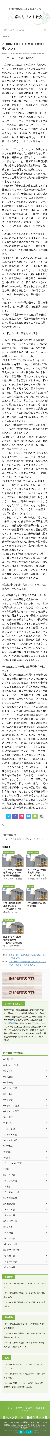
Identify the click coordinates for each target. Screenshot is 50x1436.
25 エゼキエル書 (11, 1192)
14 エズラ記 (9, 1128)
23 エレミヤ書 (10, 1180)
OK (21, 1432)
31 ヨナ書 (8, 1227)
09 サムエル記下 (11, 1111)
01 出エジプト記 (11, 1065)
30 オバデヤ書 (10, 1221)
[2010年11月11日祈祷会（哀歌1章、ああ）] (28, 816)
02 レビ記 (8, 1071)
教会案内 (19, 1408)
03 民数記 (8, 1076)
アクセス (25, 1411)
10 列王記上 (9, 1117)
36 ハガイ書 (9, 1255)
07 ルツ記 (8, 1099)
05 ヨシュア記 (10, 1088)
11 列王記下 (8, 1123)
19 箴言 (7, 1157)
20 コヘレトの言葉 (12, 1163)
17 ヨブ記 (8, 1146)
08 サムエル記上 (11, 1105)
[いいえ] (46, 1427)
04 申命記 (8, 1082)
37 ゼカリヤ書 (10, 1261)
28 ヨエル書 (9, 1209)
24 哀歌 (7, 1186)
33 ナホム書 (9, 1238)
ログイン (27, 839)
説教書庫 (12, 1023)
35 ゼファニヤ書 (11, 1250)
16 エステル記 (10, 1140)
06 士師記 (8, 1094)
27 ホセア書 (9, 1203)
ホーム (10, 1408)
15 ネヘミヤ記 (10, 1134)
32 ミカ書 (8, 1232)
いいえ (29, 1432)
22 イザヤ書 (9, 1175)
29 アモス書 (9, 1215)
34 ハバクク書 (10, 1244)
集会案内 (29, 1408)
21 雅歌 (7, 1169)
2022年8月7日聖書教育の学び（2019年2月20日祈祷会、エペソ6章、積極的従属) (12, 875)
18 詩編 (7, 1151)
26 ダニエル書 (10, 1198)
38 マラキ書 (9, 1267)
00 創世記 (8, 1059)
